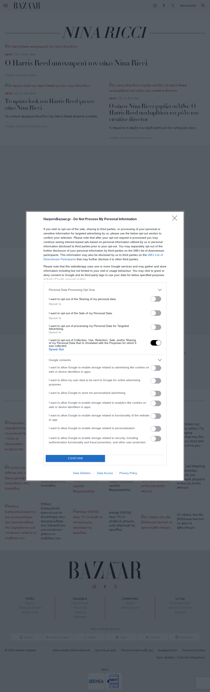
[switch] (156, 299)
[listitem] (105, 290)
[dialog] (105, 346)
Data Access (105, 473)
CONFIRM (75, 458)
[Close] (176, 219)
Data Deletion (82, 473)
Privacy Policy (128, 473)
